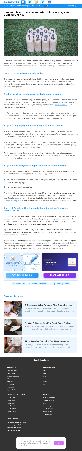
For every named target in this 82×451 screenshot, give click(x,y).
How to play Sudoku (50, 406)
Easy (44, 370)
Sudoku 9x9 (11, 406)
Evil (44, 384)
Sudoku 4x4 (11, 397)
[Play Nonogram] (42, 2)
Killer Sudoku (9, 6)
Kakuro (9, 379)
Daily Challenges (49, 397)
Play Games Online (13, 430)
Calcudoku (10, 384)
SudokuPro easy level (13, 201)
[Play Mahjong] (36, 2)
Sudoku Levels (49, 367)
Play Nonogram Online (14, 425)
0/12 (40, 6)
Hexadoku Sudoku (13, 376)
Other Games (12, 419)
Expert (45, 379)
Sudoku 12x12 (11, 409)
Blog (44, 403)
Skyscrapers (11, 387)
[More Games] (49, 2)
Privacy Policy (47, 414)
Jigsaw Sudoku (12, 390)
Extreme (45, 381)
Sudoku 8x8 (11, 403)
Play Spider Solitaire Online (16, 422)
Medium (45, 373)
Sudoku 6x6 (11, 400)
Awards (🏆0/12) (48, 400)
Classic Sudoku (12, 370)
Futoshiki (10, 381)
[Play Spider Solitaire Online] (29, 2)
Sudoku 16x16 (11, 411)
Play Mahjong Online (14, 427)
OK (59, 443)
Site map (46, 394)
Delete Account (48, 411)
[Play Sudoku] (23, 2)
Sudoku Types (12, 367)
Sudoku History (48, 409)
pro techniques (61, 105)
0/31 (25, 6)
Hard (44, 376)
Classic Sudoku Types (16, 394)
